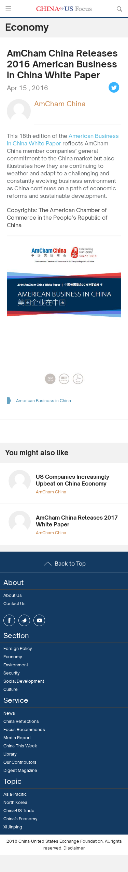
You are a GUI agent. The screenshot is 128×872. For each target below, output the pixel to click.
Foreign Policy (17, 648)
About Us (12, 595)
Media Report (17, 737)
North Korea (15, 802)
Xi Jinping (12, 826)
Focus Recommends (24, 729)
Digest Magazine (20, 770)
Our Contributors (20, 762)
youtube (39, 620)
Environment (15, 664)
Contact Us (14, 603)
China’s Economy (20, 818)
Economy (12, 656)
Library (10, 754)
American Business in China (43, 400)
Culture (10, 689)
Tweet (114, 87)
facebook (9, 620)
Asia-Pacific (15, 794)
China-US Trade (18, 810)
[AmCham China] (19, 110)
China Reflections (21, 721)
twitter (24, 620)
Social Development (23, 681)
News (9, 713)
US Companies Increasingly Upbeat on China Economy (72, 480)
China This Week (20, 745)
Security (11, 673)
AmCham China (60, 103)
